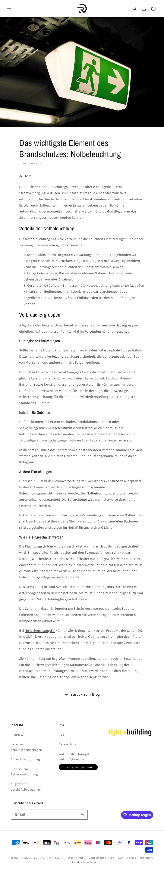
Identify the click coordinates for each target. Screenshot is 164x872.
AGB (61, 734)
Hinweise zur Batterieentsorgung (24, 771)
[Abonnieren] (82, 815)
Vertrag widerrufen (78, 767)
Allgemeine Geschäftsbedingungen (26, 786)
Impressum (18, 734)
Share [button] (27, 176)
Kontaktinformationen (84, 862)
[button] (9, 8)
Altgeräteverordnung (25, 759)
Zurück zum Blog (85, 694)
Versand (131, 857)
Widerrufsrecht (76, 857)
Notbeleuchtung (37, 239)
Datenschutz (67, 744)
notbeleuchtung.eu (30, 857)
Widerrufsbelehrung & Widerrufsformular (74, 756)
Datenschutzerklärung (101, 857)
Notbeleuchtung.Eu (40, 630)
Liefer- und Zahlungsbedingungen (26, 746)
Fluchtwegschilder (39, 546)
